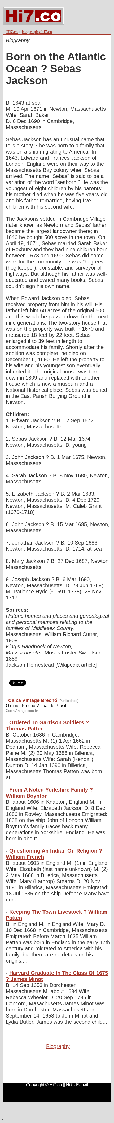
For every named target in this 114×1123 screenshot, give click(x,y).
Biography (58, 1046)
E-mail (82, 1085)
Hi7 (69, 1085)
